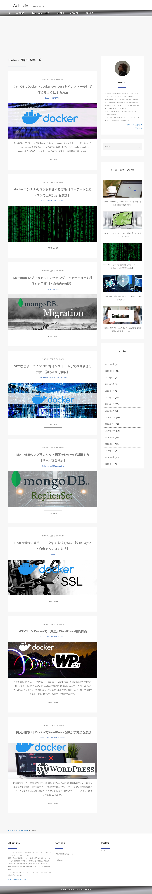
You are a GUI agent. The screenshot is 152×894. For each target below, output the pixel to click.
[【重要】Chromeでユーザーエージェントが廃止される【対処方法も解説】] (122, 189)
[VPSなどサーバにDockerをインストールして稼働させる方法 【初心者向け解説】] (52, 400)
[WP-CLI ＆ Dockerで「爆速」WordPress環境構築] (52, 660)
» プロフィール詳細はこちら (17, 879)
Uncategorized (59, 466)
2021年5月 (109, 384)
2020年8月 (109, 444)
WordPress (62, 637)
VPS (59, 98)
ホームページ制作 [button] (42, 13)
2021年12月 (110, 371)
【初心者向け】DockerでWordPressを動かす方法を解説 (52, 732)
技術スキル (60, 860)
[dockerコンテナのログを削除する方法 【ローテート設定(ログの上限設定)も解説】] (52, 224)
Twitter (138, 128)
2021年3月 (109, 397)
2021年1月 (109, 411)
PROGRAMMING (52, 201)
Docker (47, 98)
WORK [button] (75, 13)
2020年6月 (109, 457)
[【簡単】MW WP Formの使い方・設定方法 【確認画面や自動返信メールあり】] (122, 315)
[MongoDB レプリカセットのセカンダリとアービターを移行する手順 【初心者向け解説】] (52, 312)
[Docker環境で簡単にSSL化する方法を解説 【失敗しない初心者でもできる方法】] (52, 577)
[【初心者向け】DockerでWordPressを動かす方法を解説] (52, 761)
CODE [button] (21, 13)
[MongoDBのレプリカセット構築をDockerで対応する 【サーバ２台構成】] (52, 489)
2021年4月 (109, 391)
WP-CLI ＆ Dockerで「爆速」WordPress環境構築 (53, 631)
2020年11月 (110, 424)
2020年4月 (109, 464)
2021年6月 (109, 378)
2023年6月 (109, 364)
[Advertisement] (76, 34)
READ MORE (53, 160)
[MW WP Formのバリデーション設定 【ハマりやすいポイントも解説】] (122, 220)
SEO (61, 13)
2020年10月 (110, 431)
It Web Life (71, 889)
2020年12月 (110, 417)
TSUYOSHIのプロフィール (65, 854)
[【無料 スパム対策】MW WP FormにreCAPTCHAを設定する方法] (122, 283)
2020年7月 (109, 451)
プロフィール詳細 (134, 125)
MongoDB (55, 289)
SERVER (53, 98)
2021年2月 (109, 404)
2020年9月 (109, 437)
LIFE (90, 13)
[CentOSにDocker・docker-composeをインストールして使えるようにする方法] (52, 121)
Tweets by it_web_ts (107, 851)
